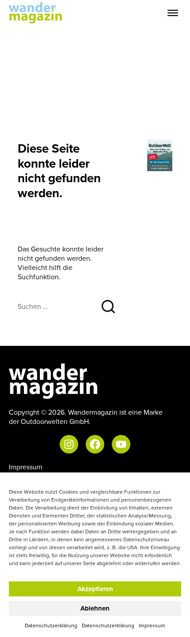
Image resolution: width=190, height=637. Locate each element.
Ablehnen (95, 608)
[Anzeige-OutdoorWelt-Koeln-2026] (160, 154)
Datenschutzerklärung (51, 625)
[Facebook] (95, 444)
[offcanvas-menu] (172, 13)
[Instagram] (69, 444)
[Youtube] (121, 444)
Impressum (152, 625)
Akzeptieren (95, 589)
